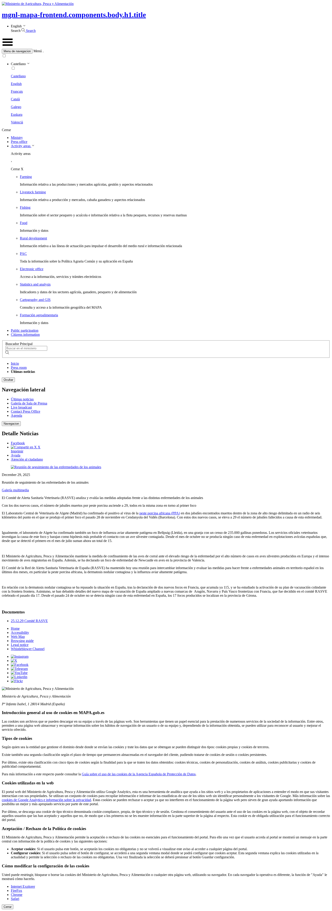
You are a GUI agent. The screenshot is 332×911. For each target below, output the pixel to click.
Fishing (25, 207)
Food (23, 223)
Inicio (15, 363)
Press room (19, 367)
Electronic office (31, 269)
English (16, 84)
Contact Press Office (25, 411)
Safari (15, 899)
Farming (26, 177)
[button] (166, 51)
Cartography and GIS (35, 300)
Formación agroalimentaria (39, 315)
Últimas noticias (22, 399)
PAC (23, 254)
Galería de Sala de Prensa (29, 403)
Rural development (33, 238)
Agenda (16, 415)
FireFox (16, 890)
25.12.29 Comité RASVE (29, 621)
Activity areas (21, 146)
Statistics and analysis (35, 284)
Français (17, 91)
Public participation (24, 330)
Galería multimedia (15, 490)
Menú (37, 51)
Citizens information (25, 334)
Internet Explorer (23, 886)
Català (15, 99)
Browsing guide (22, 641)
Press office (19, 142)
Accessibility (20, 632)
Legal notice (19, 645)
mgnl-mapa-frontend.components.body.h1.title (74, 15)
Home (15, 628)
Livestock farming (33, 192)
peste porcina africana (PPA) (159, 513)
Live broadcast (21, 407)
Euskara (16, 114)
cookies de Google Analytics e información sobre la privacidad (46, 800)
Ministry (17, 138)
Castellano (18, 76)
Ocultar (8, 379)
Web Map (18, 637)
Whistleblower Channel (27, 649)
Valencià (17, 122)
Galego (16, 107)
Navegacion (11, 423)
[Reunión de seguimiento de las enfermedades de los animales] (56, 467)
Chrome (16, 895)
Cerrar (8, 907)
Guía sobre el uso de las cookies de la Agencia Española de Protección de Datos (139, 774)
